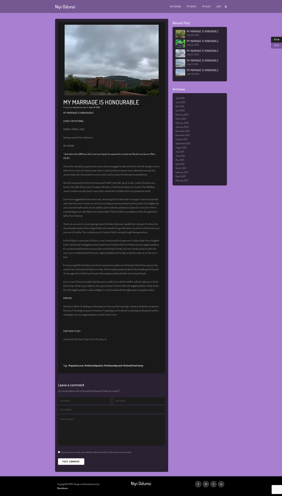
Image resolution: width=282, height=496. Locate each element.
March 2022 (181, 118)
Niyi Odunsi (175, 6)
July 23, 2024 (193, 54)
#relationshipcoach (113, 365)
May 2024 (180, 106)
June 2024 (180, 102)
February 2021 (182, 172)
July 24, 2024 (193, 44)
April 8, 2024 (94, 107)
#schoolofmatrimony (133, 365)
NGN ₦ (275, 39)
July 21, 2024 (192, 64)
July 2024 (180, 98)
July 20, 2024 (193, 73)
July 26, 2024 (193, 35)
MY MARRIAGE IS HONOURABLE (203, 31)
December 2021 (182, 131)
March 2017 (181, 176)
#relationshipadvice (93, 365)
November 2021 (183, 135)
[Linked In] (221, 484)
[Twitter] (206, 484)
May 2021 (180, 159)
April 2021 (180, 164)
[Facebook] (198, 484)
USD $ (275, 45)
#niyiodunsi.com (76, 365)
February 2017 (182, 180)
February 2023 (182, 114)
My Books (191, 6)
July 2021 (180, 151)
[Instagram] (213, 484)
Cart (218, 6)
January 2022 (182, 126)
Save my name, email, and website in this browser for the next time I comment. (96, 452)
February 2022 (182, 122)
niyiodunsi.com (79, 107)
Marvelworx (62, 488)
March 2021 (181, 168)
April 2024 (180, 110)
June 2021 (180, 155)
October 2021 (181, 139)
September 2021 (183, 143)
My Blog (206, 6)
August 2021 (181, 147)
